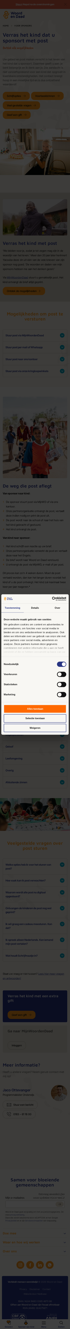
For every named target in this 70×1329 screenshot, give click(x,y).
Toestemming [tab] (12, 607)
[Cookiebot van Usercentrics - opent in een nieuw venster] (52, 599)
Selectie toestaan (35, 718)
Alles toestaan (35, 708)
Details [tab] (35, 607)
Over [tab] (57, 607)
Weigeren (35, 727)
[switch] (61, 674)
